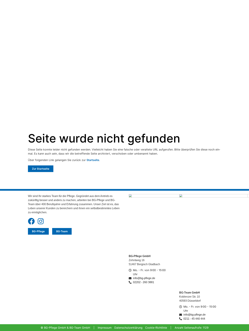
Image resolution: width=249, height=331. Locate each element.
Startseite (93, 160)
